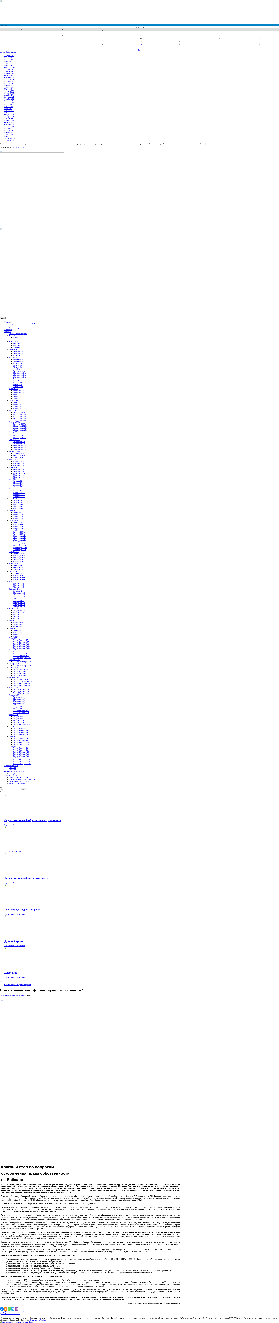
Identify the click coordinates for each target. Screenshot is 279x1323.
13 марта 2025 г (19, 603)
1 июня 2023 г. (18, 391)
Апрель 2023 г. (14, 369)
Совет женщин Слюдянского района (17, 985)
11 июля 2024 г (18, 524)
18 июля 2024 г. (19, 526)
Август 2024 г (14, 530)
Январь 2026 (9, 69)
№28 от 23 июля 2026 (21, 754)
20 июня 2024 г (18, 516)
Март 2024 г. (13, 479)
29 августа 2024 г (19, 540)
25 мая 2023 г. (18, 387)
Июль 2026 (8, 58)
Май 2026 (8, 62)
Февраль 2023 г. (14, 349)
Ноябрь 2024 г (14, 563)
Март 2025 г (13, 599)
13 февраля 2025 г (19, 593)
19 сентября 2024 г (20, 548)
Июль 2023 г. (13, 400)
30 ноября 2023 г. (19, 449)
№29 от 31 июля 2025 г (21, 648)
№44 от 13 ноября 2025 (21, 671)
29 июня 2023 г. (19, 398)
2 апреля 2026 (18, 717)
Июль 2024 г (13, 520)
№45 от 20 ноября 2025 (21, 673)
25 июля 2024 (18, 528)
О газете (7, 322)
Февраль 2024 (9, 115)
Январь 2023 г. (14, 341)
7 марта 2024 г (18, 481)
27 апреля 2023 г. (19, 377)
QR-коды (12, 774)
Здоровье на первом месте (18, 777)
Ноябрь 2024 (9, 97)
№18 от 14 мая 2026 (20, 730)
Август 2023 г (14, 410)
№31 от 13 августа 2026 (22, 760)
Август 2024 (9, 103)
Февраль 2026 (9, 67)
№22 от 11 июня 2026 (21, 740)
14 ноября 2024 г (19, 567)
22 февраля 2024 (19, 475)
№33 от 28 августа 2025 (22, 658)
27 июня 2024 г (18, 518)
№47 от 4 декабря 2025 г (22, 679)
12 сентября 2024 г (20, 546)
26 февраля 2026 (19, 703)
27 (141, 44)
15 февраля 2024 (19, 473)
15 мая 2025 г (18, 622)
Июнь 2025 (8, 83)
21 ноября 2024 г (19, 569)
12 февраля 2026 (19, 699)
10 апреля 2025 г (19, 612)
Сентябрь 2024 (9, 101)
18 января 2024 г (19, 463)
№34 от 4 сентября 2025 (22, 662)
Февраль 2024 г (14, 467)
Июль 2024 (8, 105)
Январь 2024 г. (14, 459)
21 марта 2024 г (19, 485)
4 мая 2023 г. (17, 381)
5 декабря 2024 (18, 573)
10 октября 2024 (19, 556)
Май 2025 (8, 85)
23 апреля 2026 (18, 722)
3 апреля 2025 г (19, 611)
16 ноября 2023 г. (19, 446)
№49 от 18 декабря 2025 (22, 683)
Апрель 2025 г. (14, 609)
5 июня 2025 (17, 630)
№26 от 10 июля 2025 (21, 642)
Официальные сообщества (14, 772)
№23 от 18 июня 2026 (21, 742)
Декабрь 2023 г (14, 451)
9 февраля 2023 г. (19, 353)
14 (180, 39)
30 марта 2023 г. (19, 367)
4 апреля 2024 (18, 491)
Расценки (7, 332)
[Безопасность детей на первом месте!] (20, 873)
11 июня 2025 (18, 632)
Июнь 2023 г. (13, 389)
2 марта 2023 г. (18, 359)
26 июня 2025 (18, 636)
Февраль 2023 (9, 138)
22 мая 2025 (17, 624)
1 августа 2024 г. (19, 532)
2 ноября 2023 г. (19, 442)
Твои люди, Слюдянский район (22, 909)
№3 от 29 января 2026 (21, 693)
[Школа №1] (20, 968)
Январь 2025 (9, 93)
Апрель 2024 (9, 111)
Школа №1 (10, 972)
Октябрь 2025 (9, 75)
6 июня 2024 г (18, 512)
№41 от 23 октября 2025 (22, 666)
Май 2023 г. (13, 379)
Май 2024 (8, 109)
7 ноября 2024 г (19, 565)
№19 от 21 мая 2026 (20, 732)
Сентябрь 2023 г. (15, 422)
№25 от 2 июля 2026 (20, 748)
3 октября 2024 (18, 554)
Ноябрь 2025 (9, 73)
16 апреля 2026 (18, 721)
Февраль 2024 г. (14, 589)
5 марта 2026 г (18, 707)
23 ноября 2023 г (19, 448)
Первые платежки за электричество (22, 779)
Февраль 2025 (9, 91)
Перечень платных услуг (18, 334)
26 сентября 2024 (19, 550)
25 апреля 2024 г (19, 497)
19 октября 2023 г (19, 438)
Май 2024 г (13, 499)
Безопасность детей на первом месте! (26, 878)
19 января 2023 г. (19, 345)
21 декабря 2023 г (19, 457)
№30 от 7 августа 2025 (21, 652)
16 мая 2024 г (18, 504)
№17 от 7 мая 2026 (20, 728)
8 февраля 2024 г (19, 471)
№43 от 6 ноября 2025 (21, 669)
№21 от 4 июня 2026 (20, 738)
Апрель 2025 (9, 87)
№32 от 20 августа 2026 (22, 762)
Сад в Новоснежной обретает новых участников (32, 820)
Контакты (8, 330)
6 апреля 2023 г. (19, 371)
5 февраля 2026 (18, 697)
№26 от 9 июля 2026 (20, 750)
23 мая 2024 (17, 506)
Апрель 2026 (9, 63)
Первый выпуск (15, 326)
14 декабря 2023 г (19, 455)
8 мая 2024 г (17, 503)
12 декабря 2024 (19, 575)
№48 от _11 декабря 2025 (22, 681)
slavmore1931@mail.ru (8, 52)
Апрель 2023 (9, 134)
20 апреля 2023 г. (19, 375)
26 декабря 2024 (19, 579)
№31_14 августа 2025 (21, 654)
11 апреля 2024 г (19, 493)
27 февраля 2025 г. (20, 597)
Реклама (12, 336)
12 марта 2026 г (19, 709)
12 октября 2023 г (19, 436)
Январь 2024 (9, 117)
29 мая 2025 (17, 626)
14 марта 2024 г (19, 483)
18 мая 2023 (17, 385)
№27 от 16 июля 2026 (21, 752)
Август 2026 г (14, 758)
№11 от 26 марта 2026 (21, 713)
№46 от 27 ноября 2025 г (22, 675)
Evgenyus (3, 995)
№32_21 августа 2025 (21, 656)
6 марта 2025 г (18, 601)
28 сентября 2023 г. (20, 430)
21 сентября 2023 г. (20, 428)
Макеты (16, 338)
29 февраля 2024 (19, 477)
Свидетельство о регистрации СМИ (22, 324)
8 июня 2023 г (18, 393)
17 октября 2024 (19, 558)
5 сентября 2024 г (19, 544)
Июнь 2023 (8, 130)
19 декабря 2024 (19, 577)
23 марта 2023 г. (19, 365)
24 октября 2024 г (19, 559)
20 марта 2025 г (19, 605)
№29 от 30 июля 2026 (21, 756)
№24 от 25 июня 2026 (21, 744)
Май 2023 (8, 132)
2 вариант (12, 770)
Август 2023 (9, 126)
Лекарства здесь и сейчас (18, 783)
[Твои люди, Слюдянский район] (20, 905)
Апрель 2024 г (14, 489)
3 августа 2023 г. (19, 412)
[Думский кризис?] (20, 936)
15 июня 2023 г (18, 395)
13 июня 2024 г (18, 514)
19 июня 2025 (18, 634)
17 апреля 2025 (18, 614)
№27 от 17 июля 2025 (21, 644)
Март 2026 (8, 65)
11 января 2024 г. (19, 461)
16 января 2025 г (19, 583)
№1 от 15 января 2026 (21, 689)
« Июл (138, 50)
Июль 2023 (8, 128)
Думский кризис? (14, 941)
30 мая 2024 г (18, 508)
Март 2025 (8, 89)
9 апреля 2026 (18, 719)
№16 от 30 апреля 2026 (21, 724)
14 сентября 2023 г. (20, 426)
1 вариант (12, 768)
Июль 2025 (8, 81)
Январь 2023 (9, 140)
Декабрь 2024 (9, 95)
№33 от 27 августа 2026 (22, 764)
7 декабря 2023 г (19, 453)
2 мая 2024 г (17, 501)
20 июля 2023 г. (19, 406)
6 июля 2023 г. (18, 402)
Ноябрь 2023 (9, 120)
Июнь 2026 (8, 60)
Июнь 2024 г (13, 510)
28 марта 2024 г (19, 487)
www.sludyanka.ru (19, 147)
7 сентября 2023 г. (19, 424)
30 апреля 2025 (18, 618)
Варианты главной (11, 766)
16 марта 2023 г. (19, 363)
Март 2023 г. (13, 357)
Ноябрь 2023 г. (14, 440)
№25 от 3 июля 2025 (20, 640)
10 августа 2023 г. (19, 414)
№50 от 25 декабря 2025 (22, 685)
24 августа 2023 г (19, 418)
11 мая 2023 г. (18, 383)
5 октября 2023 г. (19, 434)
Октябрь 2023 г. (14, 432)
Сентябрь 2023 (9, 124)
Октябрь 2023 (9, 122)
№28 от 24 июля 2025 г (21, 646)
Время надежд (14, 328)
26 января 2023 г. (19, 347)
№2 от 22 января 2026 (21, 691)
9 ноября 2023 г (19, 444)
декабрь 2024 (13, 571)
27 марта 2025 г (19, 607)
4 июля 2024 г (18, 522)
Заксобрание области (12, 775)
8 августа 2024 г (19, 534)
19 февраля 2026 (19, 701)
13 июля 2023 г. (19, 404)
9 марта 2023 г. (18, 361)
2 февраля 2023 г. (19, 351)
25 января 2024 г (19, 465)
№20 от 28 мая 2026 (20, 734)
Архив (6, 340)
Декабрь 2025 (9, 71)
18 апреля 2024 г (19, 495)
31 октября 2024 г (19, 561)
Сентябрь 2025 (9, 77)
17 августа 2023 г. (19, 416)
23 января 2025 (18, 585)
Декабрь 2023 (9, 118)
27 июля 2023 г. (19, 408)
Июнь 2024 (8, 107)
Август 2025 (9, 79)
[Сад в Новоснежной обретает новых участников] (20, 816)
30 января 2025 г (19, 587)
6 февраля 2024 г (19, 591)
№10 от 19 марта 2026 (21, 711)
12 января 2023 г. (19, 343)
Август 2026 (9, 56)
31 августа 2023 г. (19, 420)
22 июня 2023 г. (19, 396)
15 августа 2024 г (19, 536)
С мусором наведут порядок (19, 781)
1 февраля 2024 (18, 469)
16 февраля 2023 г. (20, 355)
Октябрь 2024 (9, 99)
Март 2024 (8, 113)
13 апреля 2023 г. (19, 373)
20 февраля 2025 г (19, 595)
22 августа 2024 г (19, 538)
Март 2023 (8, 136)
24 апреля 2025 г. (19, 616)
